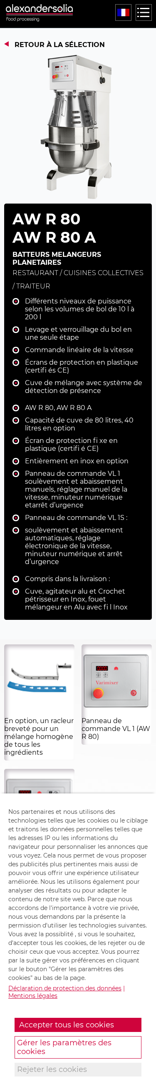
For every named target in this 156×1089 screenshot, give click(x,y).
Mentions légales (32, 995)
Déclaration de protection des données (64, 988)
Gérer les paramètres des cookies (64, 1047)
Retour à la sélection (60, 45)
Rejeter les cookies (52, 1069)
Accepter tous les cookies (66, 1024)
